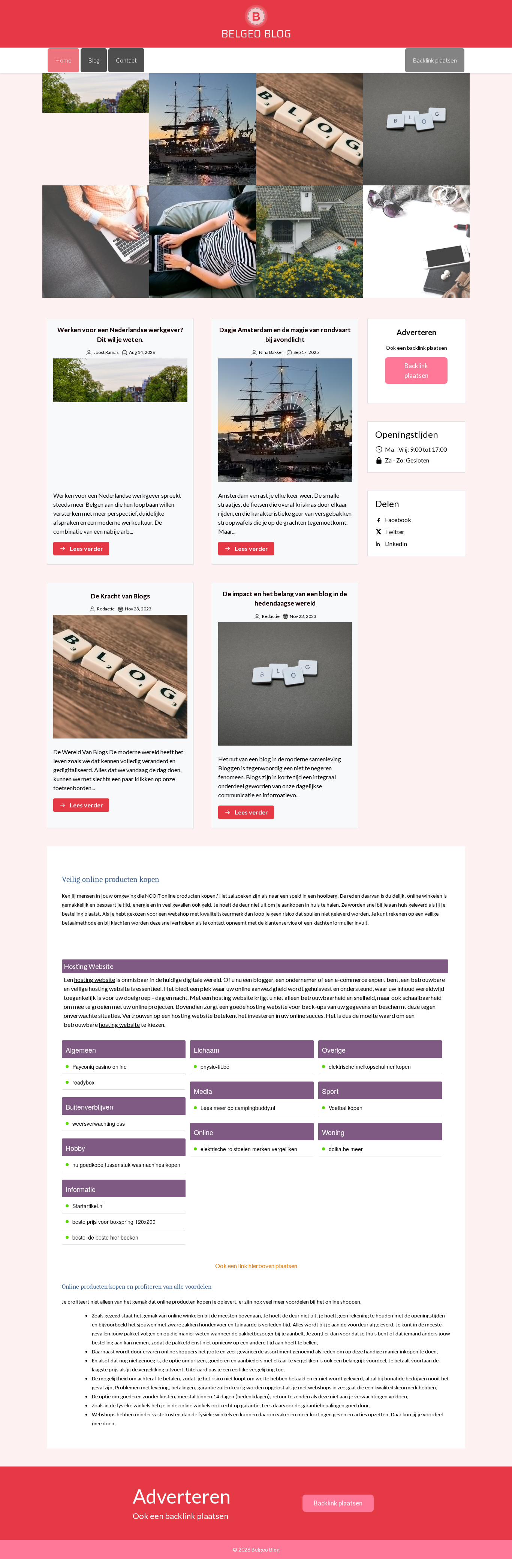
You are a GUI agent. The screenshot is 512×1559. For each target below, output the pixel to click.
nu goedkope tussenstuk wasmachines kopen (126, 1164)
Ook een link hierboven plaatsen (256, 1265)
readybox (83, 1082)
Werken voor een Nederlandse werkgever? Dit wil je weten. (95, 129)
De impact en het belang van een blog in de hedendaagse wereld (416, 129)
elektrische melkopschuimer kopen (370, 1066)
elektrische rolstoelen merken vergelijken (249, 1149)
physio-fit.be (215, 1066)
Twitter (394, 531)
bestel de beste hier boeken (105, 1237)
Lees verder (86, 548)
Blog (93, 60)
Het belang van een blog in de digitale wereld (203, 241)
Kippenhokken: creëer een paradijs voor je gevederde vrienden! (309, 242)
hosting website (94, 979)
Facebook (398, 519)
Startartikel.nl (87, 1206)
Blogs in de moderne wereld (96, 241)
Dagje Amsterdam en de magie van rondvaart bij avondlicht (202, 129)
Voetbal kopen (345, 1107)
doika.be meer (346, 1149)
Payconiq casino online (99, 1066)
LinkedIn (396, 543)
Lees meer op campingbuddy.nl (238, 1107)
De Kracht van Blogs (309, 129)
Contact (126, 60)
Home (63, 60)
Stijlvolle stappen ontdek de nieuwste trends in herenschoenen (416, 242)
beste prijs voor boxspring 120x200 (114, 1221)
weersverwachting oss (98, 1123)
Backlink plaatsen (416, 370)
